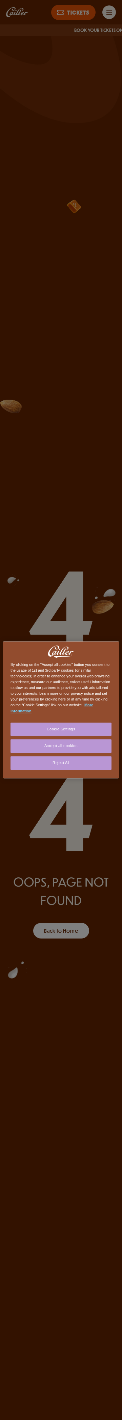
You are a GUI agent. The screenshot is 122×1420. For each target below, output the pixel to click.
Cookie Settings (61, 729)
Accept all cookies (61, 746)
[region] (61, 709)
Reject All (61, 763)
